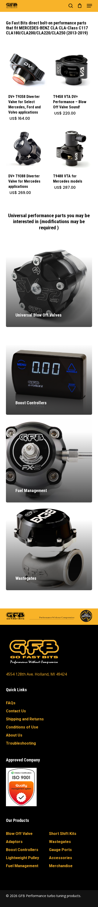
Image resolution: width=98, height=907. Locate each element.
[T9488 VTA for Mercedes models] (71, 149)
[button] (89, 5)
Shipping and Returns (25, 719)
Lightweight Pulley (22, 858)
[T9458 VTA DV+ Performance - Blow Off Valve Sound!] (71, 70)
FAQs (10, 703)
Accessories (60, 858)
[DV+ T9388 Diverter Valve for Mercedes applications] (26, 149)
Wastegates (60, 841)
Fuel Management (22, 866)
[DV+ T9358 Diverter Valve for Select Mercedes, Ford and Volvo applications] (26, 70)
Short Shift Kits (62, 833)
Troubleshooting (21, 743)
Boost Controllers (22, 849)
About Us (14, 735)
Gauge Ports (60, 849)
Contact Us (16, 711)
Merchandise (61, 866)
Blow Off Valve (19, 833)
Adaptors (14, 841)
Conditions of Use (22, 727)
